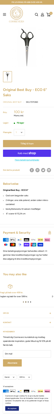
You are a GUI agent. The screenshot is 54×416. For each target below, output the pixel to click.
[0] (48, 14)
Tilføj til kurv (27, 143)
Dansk (7, 377)
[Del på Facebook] (32, 170)
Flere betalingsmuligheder (27, 160)
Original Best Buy (12, 102)
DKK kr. (22, 377)
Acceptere (12, 408)
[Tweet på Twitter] (43, 170)
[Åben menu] (4, 14)
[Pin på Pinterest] (37, 170)
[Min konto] (42, 14)
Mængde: (7, 132)
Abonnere (12, 363)
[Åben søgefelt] (36, 14)
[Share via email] (49, 170)
